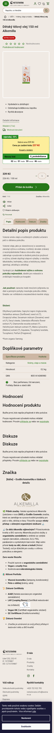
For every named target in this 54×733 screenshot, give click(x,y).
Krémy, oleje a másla (37, 363)
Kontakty (30, 670)
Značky (30, 666)
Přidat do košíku (24, 187)
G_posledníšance (38, 156)
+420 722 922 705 (34, 688)
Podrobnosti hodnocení (13, 47)
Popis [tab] (8, 222)
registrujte (44, 421)
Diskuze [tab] (32, 222)
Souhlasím (26, 726)
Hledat (46, 10)
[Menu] (6, 3)
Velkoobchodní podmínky (13, 688)
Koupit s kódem (26, 150)
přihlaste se (25, 421)
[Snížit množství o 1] (36, 175)
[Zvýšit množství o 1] (47, 175)
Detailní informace (11, 120)
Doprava (6, 699)
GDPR (5, 696)
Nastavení (26, 718)
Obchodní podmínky (11, 692)
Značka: (42, 197)
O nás (29, 659)
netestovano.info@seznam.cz (37, 693)
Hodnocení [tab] (20, 222)
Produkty (30, 662)
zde (34, 711)
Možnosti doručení (14, 130)
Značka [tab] (43, 222)
